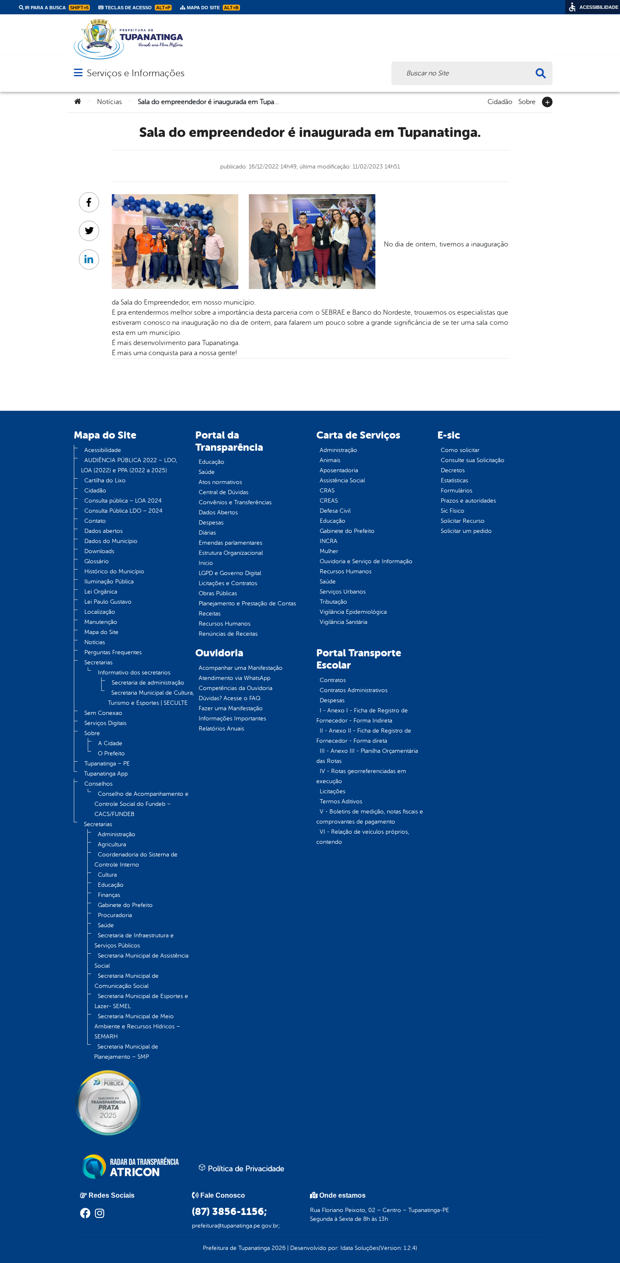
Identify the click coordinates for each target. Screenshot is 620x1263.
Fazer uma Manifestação (231, 708)
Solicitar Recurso (463, 521)
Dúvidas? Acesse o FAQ (229, 698)
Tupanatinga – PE (107, 763)
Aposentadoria (339, 470)
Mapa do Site (101, 632)
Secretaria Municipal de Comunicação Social (126, 981)
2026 (278, 1248)
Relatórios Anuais (221, 728)
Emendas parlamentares (230, 543)
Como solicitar (460, 450)
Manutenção (100, 622)
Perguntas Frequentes (113, 652)
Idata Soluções (359, 1248)
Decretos (453, 470)
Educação (111, 885)
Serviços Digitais (105, 723)
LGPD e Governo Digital (230, 573)
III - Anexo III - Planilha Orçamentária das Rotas (367, 756)
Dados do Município (110, 541)
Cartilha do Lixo (105, 480)
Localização (99, 612)
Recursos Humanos (225, 624)
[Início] (77, 102)
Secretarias (98, 662)
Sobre (527, 101)
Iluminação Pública (109, 581)
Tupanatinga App (106, 774)
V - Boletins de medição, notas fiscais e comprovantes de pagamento (369, 816)
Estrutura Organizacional (231, 553)
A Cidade (110, 743)
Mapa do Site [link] (212, 7)
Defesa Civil (335, 511)
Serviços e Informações (135, 73)
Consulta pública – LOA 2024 (123, 501)
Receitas (210, 613)
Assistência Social (342, 480)
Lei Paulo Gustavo (108, 602)
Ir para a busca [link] (56, 7)
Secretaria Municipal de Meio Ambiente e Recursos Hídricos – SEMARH (137, 1026)
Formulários (456, 490)
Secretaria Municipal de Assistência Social (141, 961)
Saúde (106, 925)
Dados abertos (103, 531)
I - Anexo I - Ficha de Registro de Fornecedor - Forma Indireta (362, 715)
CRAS (327, 490)
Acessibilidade (102, 450)
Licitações (332, 791)
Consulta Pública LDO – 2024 (123, 511)
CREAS (329, 501)
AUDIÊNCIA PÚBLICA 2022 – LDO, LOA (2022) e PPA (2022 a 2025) (129, 465)
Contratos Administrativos (354, 690)
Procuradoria (115, 915)
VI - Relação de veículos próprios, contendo (362, 837)
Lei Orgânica (100, 592)
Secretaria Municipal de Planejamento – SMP (126, 1052)
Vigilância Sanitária (343, 622)
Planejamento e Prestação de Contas (247, 603)
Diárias (207, 533)
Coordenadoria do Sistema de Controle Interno (136, 859)
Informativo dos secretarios (134, 672)
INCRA (328, 541)
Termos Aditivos (341, 801)
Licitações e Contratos (228, 583)
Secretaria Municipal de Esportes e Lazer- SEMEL (141, 1001)
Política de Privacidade (245, 1168)
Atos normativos (220, 482)
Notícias (109, 102)
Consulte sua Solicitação (472, 460)
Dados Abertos (218, 512)
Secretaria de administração (148, 683)
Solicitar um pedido (466, 531)
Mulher (329, 551)
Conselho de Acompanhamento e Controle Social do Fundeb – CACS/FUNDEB (141, 804)
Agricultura (112, 844)
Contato (95, 521)
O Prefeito (111, 753)
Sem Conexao (103, 713)
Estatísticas (454, 480)
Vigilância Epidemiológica (353, 612)
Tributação (333, 602)
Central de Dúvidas (223, 492)
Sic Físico (452, 511)
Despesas (211, 522)
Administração (116, 834)
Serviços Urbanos (343, 592)
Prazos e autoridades (468, 501)
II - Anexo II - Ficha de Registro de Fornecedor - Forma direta (363, 736)
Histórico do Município (114, 571)
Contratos (333, 680)
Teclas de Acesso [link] (137, 7)
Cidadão (500, 101)
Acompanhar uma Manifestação (241, 668)
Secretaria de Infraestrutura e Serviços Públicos (134, 940)
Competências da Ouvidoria (235, 688)
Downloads (99, 551)
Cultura (107, 875)
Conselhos (98, 784)
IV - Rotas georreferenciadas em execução (361, 776)
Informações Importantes (232, 718)
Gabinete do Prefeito (125, 905)
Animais (330, 460)
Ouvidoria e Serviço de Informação (366, 561)
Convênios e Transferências (235, 502)
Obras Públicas (218, 593)
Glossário (96, 561)
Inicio (206, 563)
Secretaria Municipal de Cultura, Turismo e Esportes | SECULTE (151, 698)
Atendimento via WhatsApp (234, 678)
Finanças (109, 895)
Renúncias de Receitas (228, 634)
